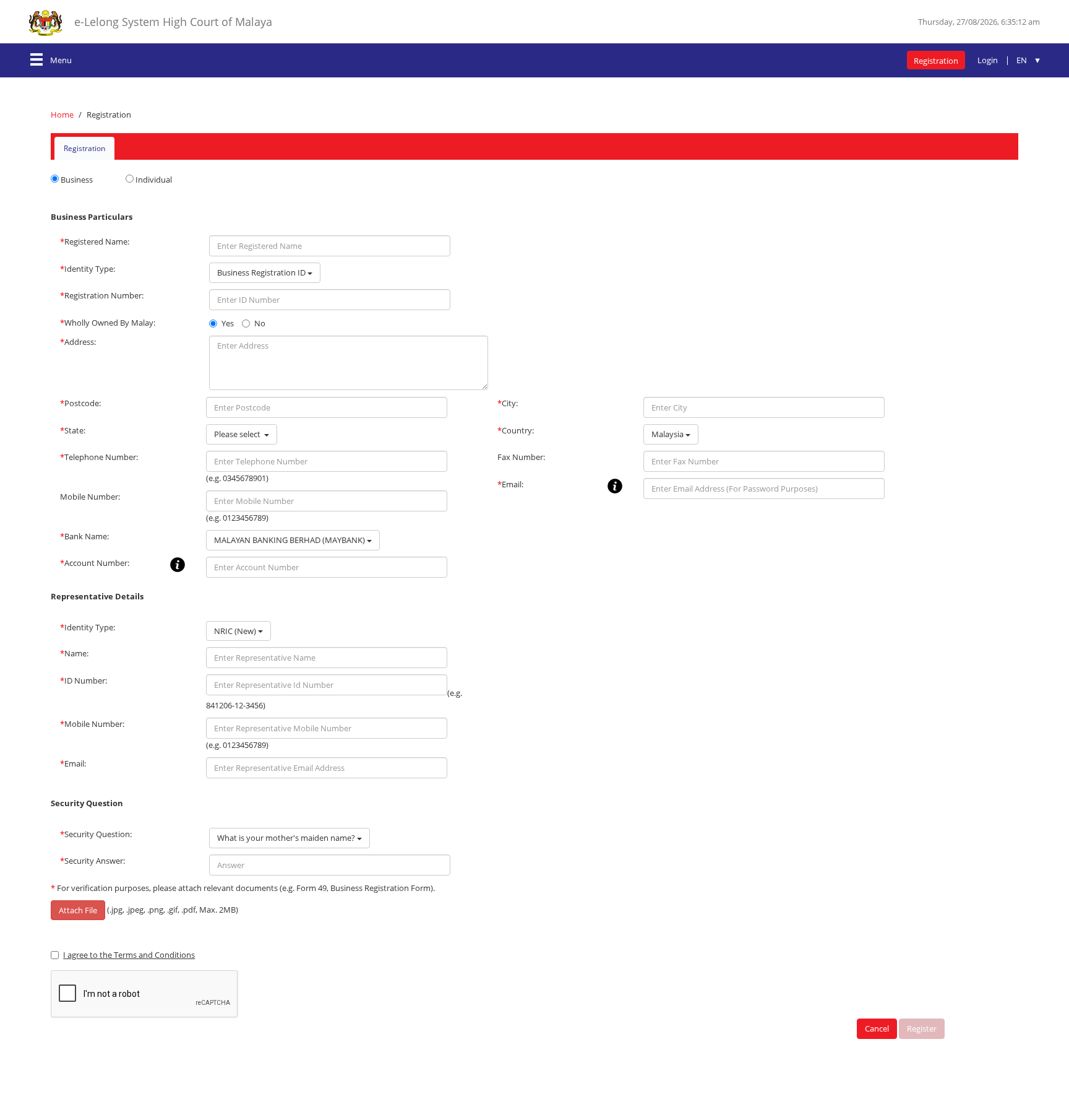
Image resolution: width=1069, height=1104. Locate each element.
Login (987, 60)
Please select (239, 434)
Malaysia (668, 434)
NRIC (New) (236, 631)
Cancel (877, 1028)
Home (62, 114)
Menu (61, 60)
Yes (227, 323)
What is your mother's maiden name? (287, 837)
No (259, 323)
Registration (936, 60)
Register (922, 1028)
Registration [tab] (84, 148)
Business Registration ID (262, 272)
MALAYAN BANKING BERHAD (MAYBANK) (290, 539)
